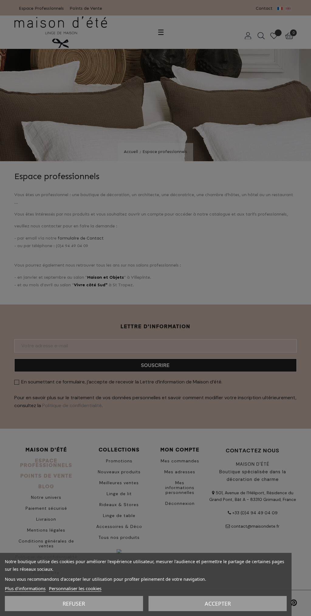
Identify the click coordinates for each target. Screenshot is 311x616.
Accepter (218, 603)
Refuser (74, 603)
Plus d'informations (25, 588)
